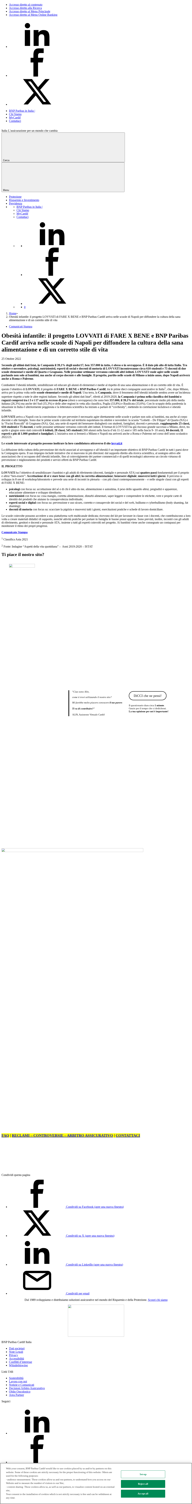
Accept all (143, 1493)
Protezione (15, 196)
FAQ (5, 1135)
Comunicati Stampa (20, 326)
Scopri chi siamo (158, 1299)
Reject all (143, 1483)
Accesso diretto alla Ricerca (25, 8)
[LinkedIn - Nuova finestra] (37, 46)
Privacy (13, 1355)
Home (12, 313)
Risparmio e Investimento (24, 200)
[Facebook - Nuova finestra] (37, 75)
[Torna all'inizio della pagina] (30, 1168)
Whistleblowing (18, 1365)
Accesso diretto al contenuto (25, 4)
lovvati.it (116, 443)
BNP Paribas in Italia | (22, 110)
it (25, 307)
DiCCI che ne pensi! (148, 696)
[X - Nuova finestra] (37, 104)
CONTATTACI (128, 1135)
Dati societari (17, 1348)
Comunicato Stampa (15, 532)
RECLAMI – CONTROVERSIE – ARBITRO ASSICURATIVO (62, 1135)
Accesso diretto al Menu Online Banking (33, 14)
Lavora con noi (18, 1381)
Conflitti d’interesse (20, 1362)
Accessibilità (16, 1358)
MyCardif (15, 117)
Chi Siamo (15, 114)
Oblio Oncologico (19, 1391)
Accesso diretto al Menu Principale (29, 11)
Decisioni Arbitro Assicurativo (27, 1388)
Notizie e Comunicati (21, 1384)
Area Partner (16, 1395)
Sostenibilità (16, 1378)
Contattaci (15, 120)
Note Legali (16, 1351)
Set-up (143, 1474)
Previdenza (15, 203)
